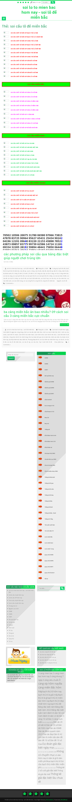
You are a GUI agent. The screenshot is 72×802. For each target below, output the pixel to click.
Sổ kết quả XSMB (49, 382)
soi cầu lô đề (22, 278)
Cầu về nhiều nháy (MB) (51, 471)
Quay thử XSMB (49, 555)
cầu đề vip (23, 271)
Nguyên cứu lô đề (62, 281)
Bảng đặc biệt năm (46, 706)
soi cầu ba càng (7, 276)
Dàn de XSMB (55, 728)
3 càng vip (55, 268)
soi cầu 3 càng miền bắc (61, 273)
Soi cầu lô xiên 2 (44, 767)
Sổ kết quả (12, 622)
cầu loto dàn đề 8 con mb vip (48, 660)
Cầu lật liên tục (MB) (50, 459)
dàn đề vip (50, 271)
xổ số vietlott (48, 400)
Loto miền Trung (49, 549)
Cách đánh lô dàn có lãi (48, 716)
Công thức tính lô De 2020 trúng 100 (20, 337)
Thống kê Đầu (48, 501)
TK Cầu (11, 630)
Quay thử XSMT (49, 567)
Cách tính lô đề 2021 (50, 334)
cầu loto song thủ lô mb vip (47, 652)
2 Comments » (9, 283)
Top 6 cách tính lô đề (45, 342)
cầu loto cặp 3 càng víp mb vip (48, 663)
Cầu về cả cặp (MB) (50, 465)
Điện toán (11, 628)
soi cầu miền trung (17, 281)
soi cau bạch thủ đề (18, 276)
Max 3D (47, 418)
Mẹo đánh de (23, 339)
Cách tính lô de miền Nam (26, 334)
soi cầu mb (52, 278)
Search (11, 358)
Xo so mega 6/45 (49, 406)
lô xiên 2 (20, 273)
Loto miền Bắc (48, 537)
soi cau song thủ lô (29, 281)
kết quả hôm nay (49, 376)
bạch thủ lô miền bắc (13, 271)
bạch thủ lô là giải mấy (48, 694)
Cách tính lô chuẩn (12, 334)
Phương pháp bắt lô (33, 339)
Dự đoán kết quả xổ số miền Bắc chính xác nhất (45, 337)
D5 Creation (49, 800)
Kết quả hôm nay (13, 619)
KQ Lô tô (11, 636)
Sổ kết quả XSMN (49, 388)
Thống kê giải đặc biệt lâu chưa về (50, 777)
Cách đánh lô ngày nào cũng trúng (13, 332)
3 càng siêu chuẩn (51, 680)
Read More (63, 324)
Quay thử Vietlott (49, 573)
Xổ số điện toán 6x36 (50, 435)
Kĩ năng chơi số (13, 606)
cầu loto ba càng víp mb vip (47, 654)
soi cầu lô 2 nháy (13, 278)
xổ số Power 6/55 (49, 412)
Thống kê (47, 429)
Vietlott (11, 625)
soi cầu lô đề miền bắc (33, 278)
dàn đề (44, 271)
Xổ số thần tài (48, 447)
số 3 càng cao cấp (40, 273)
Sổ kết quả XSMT (49, 394)
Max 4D (47, 423)
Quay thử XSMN (49, 561)
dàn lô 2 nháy (57, 271)
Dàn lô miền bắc (49, 737)
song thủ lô (38, 281)
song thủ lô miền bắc (48, 281)
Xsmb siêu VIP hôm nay (15, 598)
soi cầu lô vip (45, 278)
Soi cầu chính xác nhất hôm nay (49, 339)
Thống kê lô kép (49, 495)
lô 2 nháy (14, 273)
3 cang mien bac (45, 673)
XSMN (46, 364)
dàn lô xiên (65, 271)
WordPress (64, 800)
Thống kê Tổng (49, 519)
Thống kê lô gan (49, 483)
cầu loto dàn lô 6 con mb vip (48, 657)
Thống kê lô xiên (49, 489)
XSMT (46, 370)
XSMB (46, 358)
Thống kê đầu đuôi (50, 477)
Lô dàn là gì (51, 758)
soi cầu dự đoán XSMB (59, 276)
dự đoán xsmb (7, 273)
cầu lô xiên (38, 271)
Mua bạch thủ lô (53, 761)
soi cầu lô (61, 339)
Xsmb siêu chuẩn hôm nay (16, 595)
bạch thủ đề (61, 268)
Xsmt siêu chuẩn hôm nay (16, 600)
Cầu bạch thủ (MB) (50, 453)
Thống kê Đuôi (49, 507)
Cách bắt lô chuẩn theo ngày (60, 329)
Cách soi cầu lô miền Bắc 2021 (52, 332)
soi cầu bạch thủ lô (30, 276)
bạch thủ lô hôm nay (52, 691)
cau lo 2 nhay (31, 271)
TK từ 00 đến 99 (49, 531)
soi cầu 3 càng (50, 273)
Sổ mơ (46, 579)
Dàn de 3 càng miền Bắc (47, 722)
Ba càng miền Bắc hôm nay (50, 687)
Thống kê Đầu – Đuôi (50, 513)
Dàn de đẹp (48, 734)
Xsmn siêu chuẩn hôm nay (16, 603)
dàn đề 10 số (44, 740)
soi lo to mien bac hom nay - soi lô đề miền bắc (20, 268)
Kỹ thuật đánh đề (14, 339)
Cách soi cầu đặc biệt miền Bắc (33, 332)
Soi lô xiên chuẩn (52, 767)
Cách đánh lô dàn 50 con (53, 713)
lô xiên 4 (31, 273)
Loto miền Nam (49, 543)
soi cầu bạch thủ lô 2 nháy (44, 276)
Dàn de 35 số (52, 725)
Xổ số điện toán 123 (50, 441)
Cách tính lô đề (39, 334)
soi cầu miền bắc (61, 278)
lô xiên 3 (26, 273)
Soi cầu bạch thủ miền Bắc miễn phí (51, 764)
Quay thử (11, 638)
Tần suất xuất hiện (50, 525)
